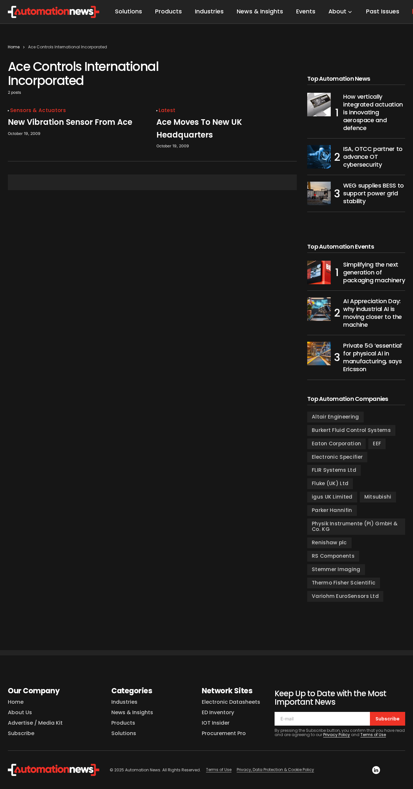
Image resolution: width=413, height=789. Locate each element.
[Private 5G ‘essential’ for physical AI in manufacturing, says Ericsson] (319, 353)
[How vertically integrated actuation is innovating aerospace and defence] (319, 104)
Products (123, 723)
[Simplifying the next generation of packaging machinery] (319, 272)
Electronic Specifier (337, 456)
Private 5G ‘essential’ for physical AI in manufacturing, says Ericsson (372, 357)
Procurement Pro (224, 733)
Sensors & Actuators (38, 110)
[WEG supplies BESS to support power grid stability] (319, 193)
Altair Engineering (335, 416)
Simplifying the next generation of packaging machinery (374, 272)
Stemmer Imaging (336, 569)
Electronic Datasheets (231, 702)
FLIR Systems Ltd (334, 470)
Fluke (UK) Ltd (330, 483)
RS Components (333, 555)
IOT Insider (216, 723)
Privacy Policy (336, 734)
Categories (131, 690)
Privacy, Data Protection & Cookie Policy (275, 769)
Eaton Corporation (336, 443)
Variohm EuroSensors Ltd (345, 596)
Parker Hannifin (332, 510)
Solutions (123, 733)
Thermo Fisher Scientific (343, 582)
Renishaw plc (329, 542)
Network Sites (227, 690)
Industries (124, 702)
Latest (167, 110)
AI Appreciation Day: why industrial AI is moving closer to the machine (372, 313)
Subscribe (21, 733)
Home (14, 47)
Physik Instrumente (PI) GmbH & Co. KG (355, 526)
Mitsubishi (377, 496)
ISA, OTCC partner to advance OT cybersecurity (373, 157)
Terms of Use (373, 734)
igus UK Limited (332, 496)
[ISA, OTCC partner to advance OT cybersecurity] (319, 157)
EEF (377, 443)
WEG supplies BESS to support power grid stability (373, 193)
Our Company (33, 690)
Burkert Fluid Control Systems (351, 430)
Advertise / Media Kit (35, 723)
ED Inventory (218, 712)
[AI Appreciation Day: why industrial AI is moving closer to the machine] (319, 309)
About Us (20, 712)
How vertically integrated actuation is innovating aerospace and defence (373, 112)
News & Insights (132, 712)
